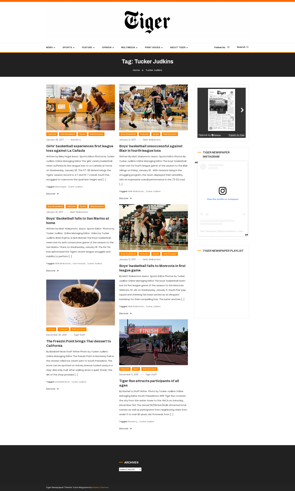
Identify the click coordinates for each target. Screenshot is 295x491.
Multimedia (128, 47)
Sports (67, 47)
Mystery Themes (100, 487)
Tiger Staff (79, 334)
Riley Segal (60, 186)
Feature (87, 47)
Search (241, 47)
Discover (51, 193)
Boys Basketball (128, 134)
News (49, 47)
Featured (52, 134)
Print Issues (152, 47)
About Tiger (177, 47)
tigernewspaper (227, 231)
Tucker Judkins (75, 186)
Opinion (106, 47)
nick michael (79, 263)
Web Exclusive (96, 134)
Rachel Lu (76, 139)
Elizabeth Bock (62, 381)
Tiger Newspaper (208, 231)
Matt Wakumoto (152, 139)
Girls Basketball (68, 134)
